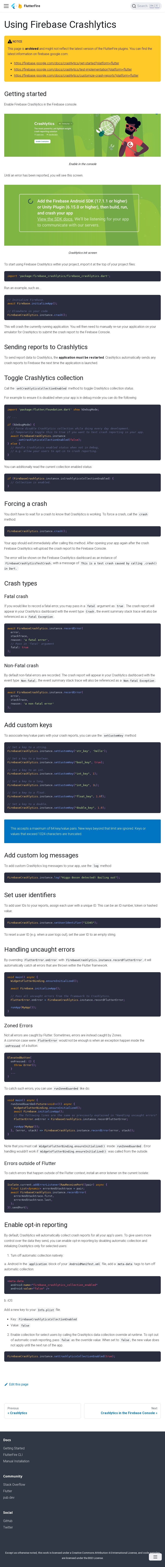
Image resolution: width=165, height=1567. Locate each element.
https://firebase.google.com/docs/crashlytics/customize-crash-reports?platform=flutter (76, 75)
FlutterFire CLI (13, 1455)
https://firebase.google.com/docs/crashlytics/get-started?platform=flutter (66, 63)
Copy (155, 275)
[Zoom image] (82, 135)
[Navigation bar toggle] (6, 6)
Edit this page (18, 1384)
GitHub (7, 1521)
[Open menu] (155, 1557)
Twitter (8, 1527)
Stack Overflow (14, 1485)
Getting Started (14, 1448)
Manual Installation (16, 1461)
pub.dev (8, 1497)
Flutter (7, 1491)
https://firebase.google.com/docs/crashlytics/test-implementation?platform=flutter (73, 69)
